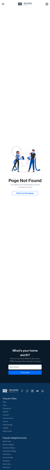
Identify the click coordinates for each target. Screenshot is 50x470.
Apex (4, 402)
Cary (4, 405)
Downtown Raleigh (9, 451)
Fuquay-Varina (8, 418)
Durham (6, 415)
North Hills (7, 464)
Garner (5, 421)
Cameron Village (9, 448)
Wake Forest (7, 431)
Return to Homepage (25, 193)
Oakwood (6, 467)
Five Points (7, 454)
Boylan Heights (8, 444)
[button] (3, 4)
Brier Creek (7, 441)
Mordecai (6, 461)
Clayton (5, 412)
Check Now (25, 372)
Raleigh (5, 428)
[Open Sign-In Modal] (47, 4)
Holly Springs (7, 425)
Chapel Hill (7, 408)
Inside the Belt (8, 457)
